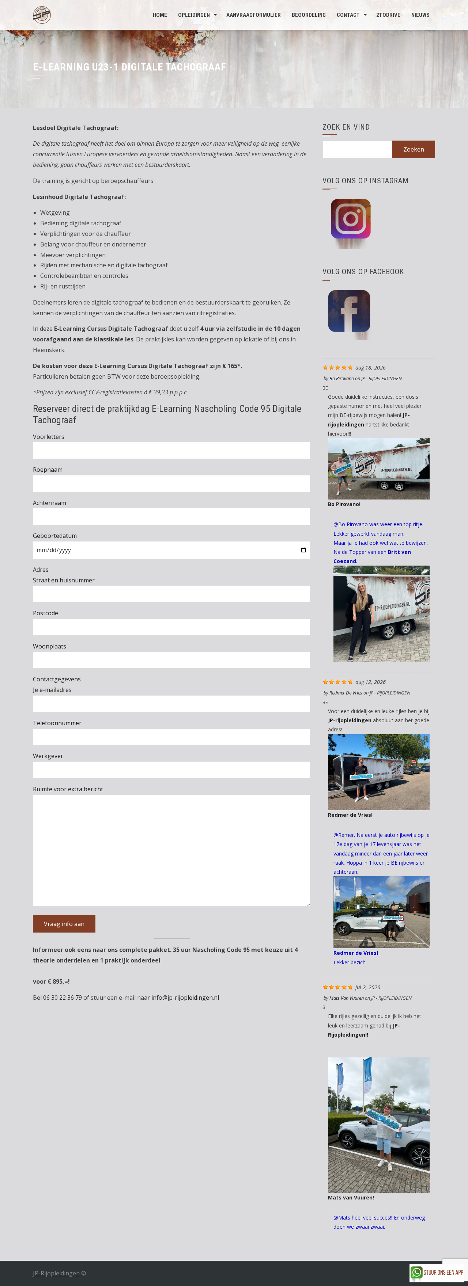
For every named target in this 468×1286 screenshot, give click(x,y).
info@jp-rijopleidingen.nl (185, 998)
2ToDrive (388, 15)
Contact (348, 15)
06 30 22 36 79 (62, 998)
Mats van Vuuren (346, 998)
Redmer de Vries (345, 692)
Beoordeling (309, 15)
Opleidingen (194, 15)
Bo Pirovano (341, 378)
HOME (160, 15)
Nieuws (420, 15)
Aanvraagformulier (253, 15)
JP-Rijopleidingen (56, 1273)
